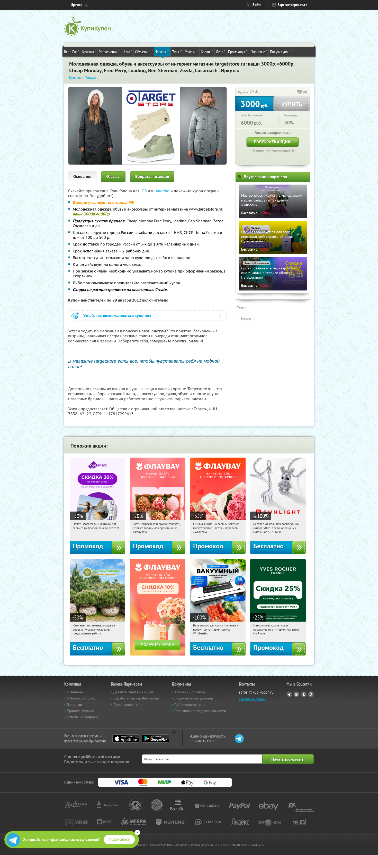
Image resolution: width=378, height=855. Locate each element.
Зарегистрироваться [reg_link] (292, 5)
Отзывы (113, 176)
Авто (127, 51)
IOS (144, 190)
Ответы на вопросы (82, 717)
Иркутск (76, 5)
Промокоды (238, 51)
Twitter (304, 694)
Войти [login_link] (257, 5)
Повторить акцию (272, 141)
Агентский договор (189, 692)
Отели (207, 51)
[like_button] (299, 92)
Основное (82, 176)
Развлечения (110, 51)
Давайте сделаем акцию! (133, 692)
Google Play (155, 738)
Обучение (144, 51)
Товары (162, 51)
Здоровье (259, 51)
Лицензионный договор (193, 698)
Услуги (191, 51)
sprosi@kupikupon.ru (256, 692)
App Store (125, 738)
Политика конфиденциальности (200, 710)
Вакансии (74, 704)
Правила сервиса (80, 710)
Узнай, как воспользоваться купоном (117, 315)
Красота (89, 51)
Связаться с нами (252, 699)
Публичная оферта (189, 704)
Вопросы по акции (152, 176)
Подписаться (119, 839)
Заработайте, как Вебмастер (136, 698)
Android (163, 190)
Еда (75, 51)
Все (66, 51)
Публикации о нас (81, 698)
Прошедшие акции (128, 704)
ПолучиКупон (281, 51)
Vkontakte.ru (296, 694)
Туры (177, 51)
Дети (220, 51)
